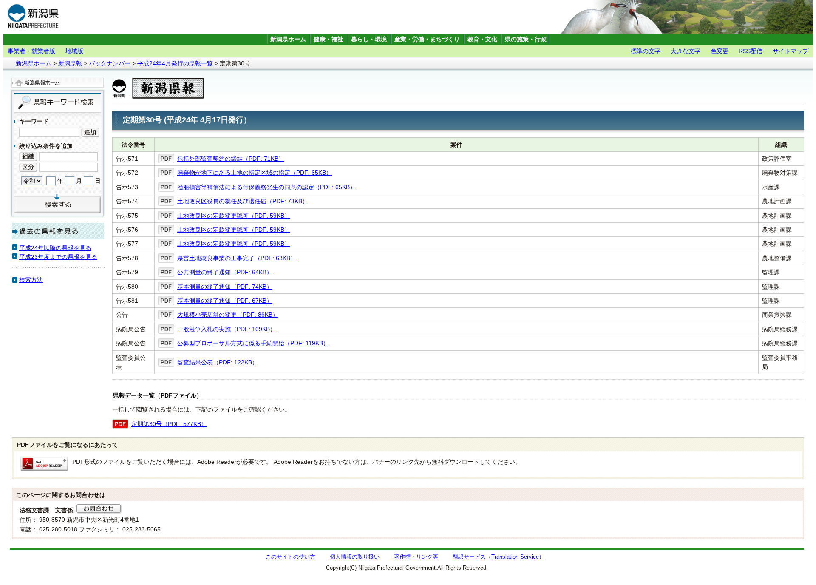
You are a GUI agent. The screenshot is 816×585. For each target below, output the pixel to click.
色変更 (719, 51)
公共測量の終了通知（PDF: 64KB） (224, 272)
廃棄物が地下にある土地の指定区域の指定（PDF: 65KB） (254, 172)
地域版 (74, 51)
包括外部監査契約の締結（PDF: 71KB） (230, 158)
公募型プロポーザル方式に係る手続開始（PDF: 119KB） (253, 343)
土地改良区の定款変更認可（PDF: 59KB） (233, 215)
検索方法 (31, 279)
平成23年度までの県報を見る (58, 256)
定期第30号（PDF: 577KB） (169, 423)
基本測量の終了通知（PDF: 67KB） (224, 300)
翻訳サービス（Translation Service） (498, 557)
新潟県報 (70, 63)
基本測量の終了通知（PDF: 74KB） (224, 286)
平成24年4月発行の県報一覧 (175, 63)
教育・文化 (482, 39)
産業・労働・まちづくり (427, 39)
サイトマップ (790, 51)
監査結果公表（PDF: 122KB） (217, 362)
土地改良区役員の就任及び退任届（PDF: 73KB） (242, 201)
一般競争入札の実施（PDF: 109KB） (226, 329)
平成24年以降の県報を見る (55, 247)
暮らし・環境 (369, 39)
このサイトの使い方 (290, 557)
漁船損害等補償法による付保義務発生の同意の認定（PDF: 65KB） (266, 187)
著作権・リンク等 (416, 557)
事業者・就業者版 (31, 51)
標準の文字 (645, 51)
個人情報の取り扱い (355, 557)
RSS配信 (750, 51)
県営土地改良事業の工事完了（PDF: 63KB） (236, 258)
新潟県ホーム (288, 39)
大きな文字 (685, 51)
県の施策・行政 (526, 39)
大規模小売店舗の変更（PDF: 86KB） (227, 314)
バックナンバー (109, 63)
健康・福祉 (328, 39)
